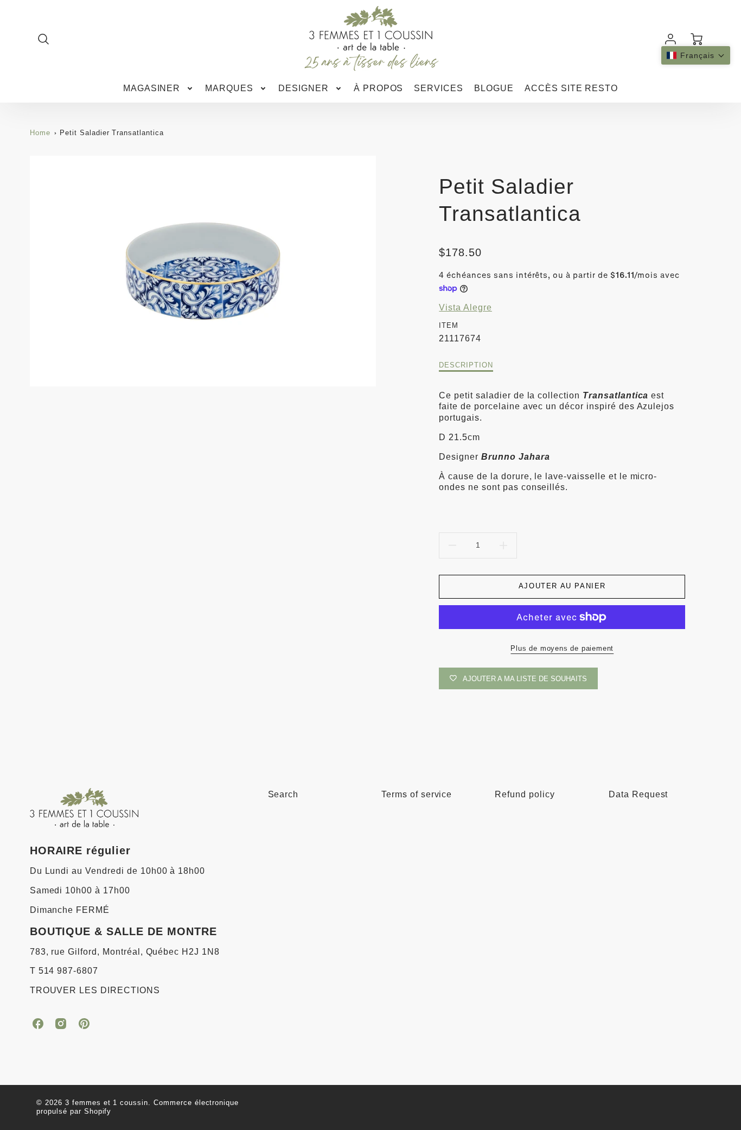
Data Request (638, 794)
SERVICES (438, 88)
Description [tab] (466, 365)
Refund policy (524, 794)
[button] (695, 55)
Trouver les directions (95, 990)
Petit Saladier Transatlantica (112, 133)
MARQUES (229, 88)
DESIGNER (303, 88)
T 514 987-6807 (64, 970)
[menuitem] (159, 88)
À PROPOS (379, 88)
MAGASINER (152, 88)
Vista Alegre (465, 307)
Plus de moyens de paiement (562, 648)
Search (283, 794)
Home (40, 133)
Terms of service (416, 794)
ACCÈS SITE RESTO (571, 88)
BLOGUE (494, 88)
